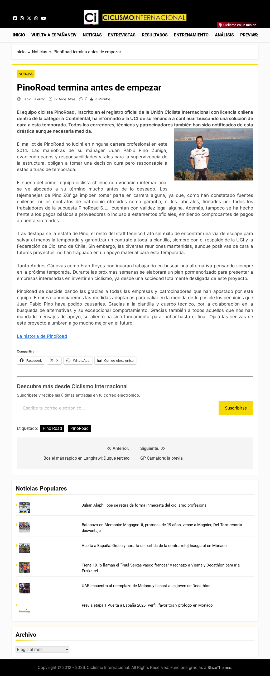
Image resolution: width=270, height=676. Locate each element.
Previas (248, 34)
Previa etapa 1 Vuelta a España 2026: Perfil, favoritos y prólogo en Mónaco (147, 605)
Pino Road (52, 428)
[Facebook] (15, 18)
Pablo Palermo (33, 99)
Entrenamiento (191, 34)
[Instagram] (21, 18)
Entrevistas (122, 34)
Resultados (155, 34)
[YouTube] (43, 18)
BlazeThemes (219, 667)
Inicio (19, 34)
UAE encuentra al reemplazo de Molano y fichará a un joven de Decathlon (146, 585)
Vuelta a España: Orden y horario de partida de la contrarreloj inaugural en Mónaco (154, 545)
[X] (29, 18)
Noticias (92, 34)
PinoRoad (79, 428)
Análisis (224, 34)
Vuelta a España (53, 34)
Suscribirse (236, 408)
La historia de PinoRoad (42, 336)
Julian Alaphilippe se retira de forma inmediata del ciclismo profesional (145, 505)
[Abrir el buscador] (256, 35)
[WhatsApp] (36, 18)
